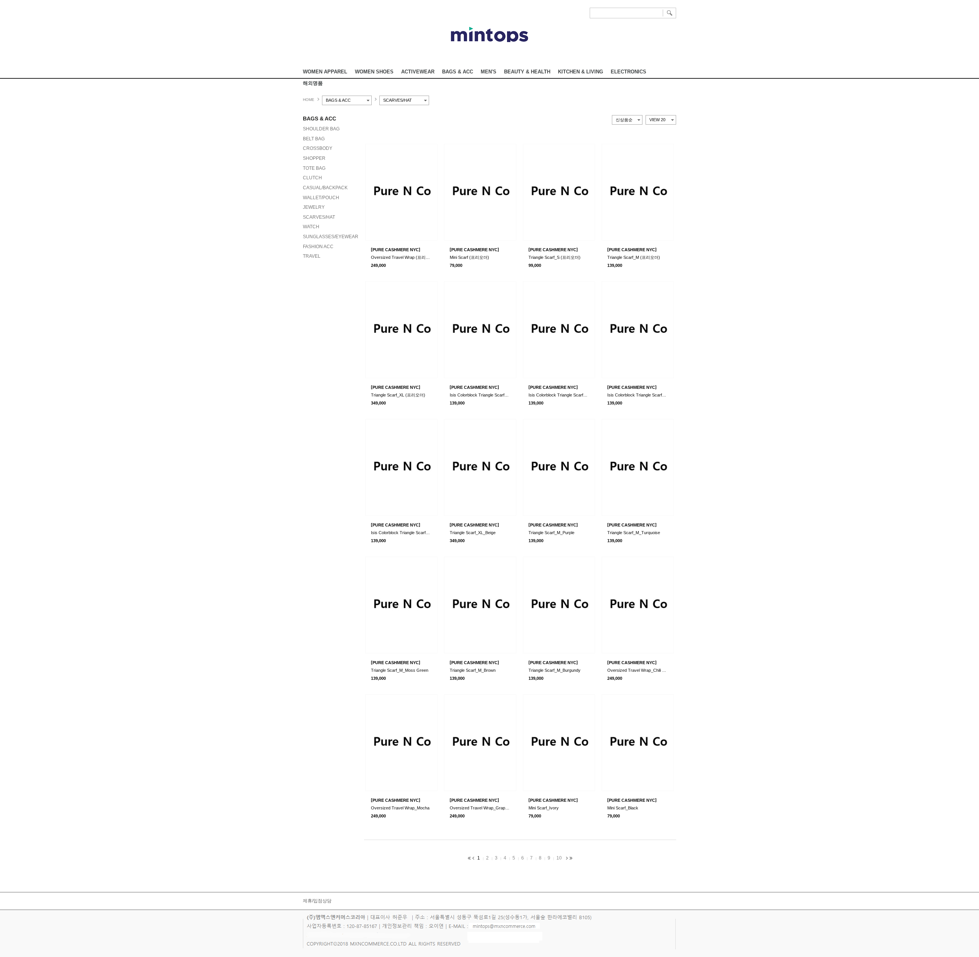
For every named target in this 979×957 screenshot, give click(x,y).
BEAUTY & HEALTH (527, 72)
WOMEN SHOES (374, 72)
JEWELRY (314, 207)
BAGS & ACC (457, 72)
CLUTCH (312, 177)
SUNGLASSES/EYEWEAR (330, 236)
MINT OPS (489, 34)
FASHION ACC (318, 246)
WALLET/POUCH (321, 197)
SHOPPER (314, 158)
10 (559, 858)
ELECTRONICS (628, 72)
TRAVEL (311, 256)
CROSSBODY (317, 148)
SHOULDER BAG (321, 129)
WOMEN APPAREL (325, 72)
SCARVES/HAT (319, 217)
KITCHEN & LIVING (580, 72)
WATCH (311, 226)
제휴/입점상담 (317, 900)
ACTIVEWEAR (417, 72)
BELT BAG (314, 138)
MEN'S (488, 72)
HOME (308, 99)
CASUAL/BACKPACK (325, 187)
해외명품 (313, 83)
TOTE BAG (314, 168)
